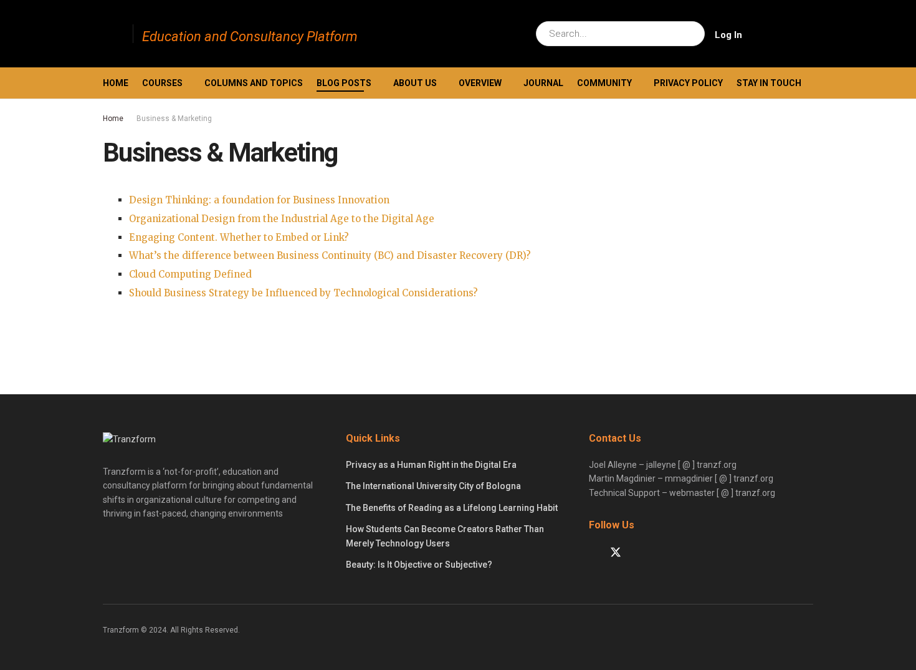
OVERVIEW (480, 83)
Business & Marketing (174, 118)
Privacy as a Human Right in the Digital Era (431, 465)
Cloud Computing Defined (190, 274)
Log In (728, 35)
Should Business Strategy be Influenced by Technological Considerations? (303, 293)
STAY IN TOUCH (769, 83)
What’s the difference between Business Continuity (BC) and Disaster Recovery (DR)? (330, 255)
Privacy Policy (688, 83)
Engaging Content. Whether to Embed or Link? (239, 237)
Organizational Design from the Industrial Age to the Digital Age (281, 219)
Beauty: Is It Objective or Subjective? (419, 565)
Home (113, 118)
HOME (115, 83)
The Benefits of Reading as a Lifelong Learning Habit (452, 508)
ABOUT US (415, 83)
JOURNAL (543, 83)
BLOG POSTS (344, 83)
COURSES (162, 83)
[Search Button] (692, 33)
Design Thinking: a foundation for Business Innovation (259, 200)
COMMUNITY (604, 83)
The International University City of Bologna (433, 486)
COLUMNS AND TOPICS (253, 83)
